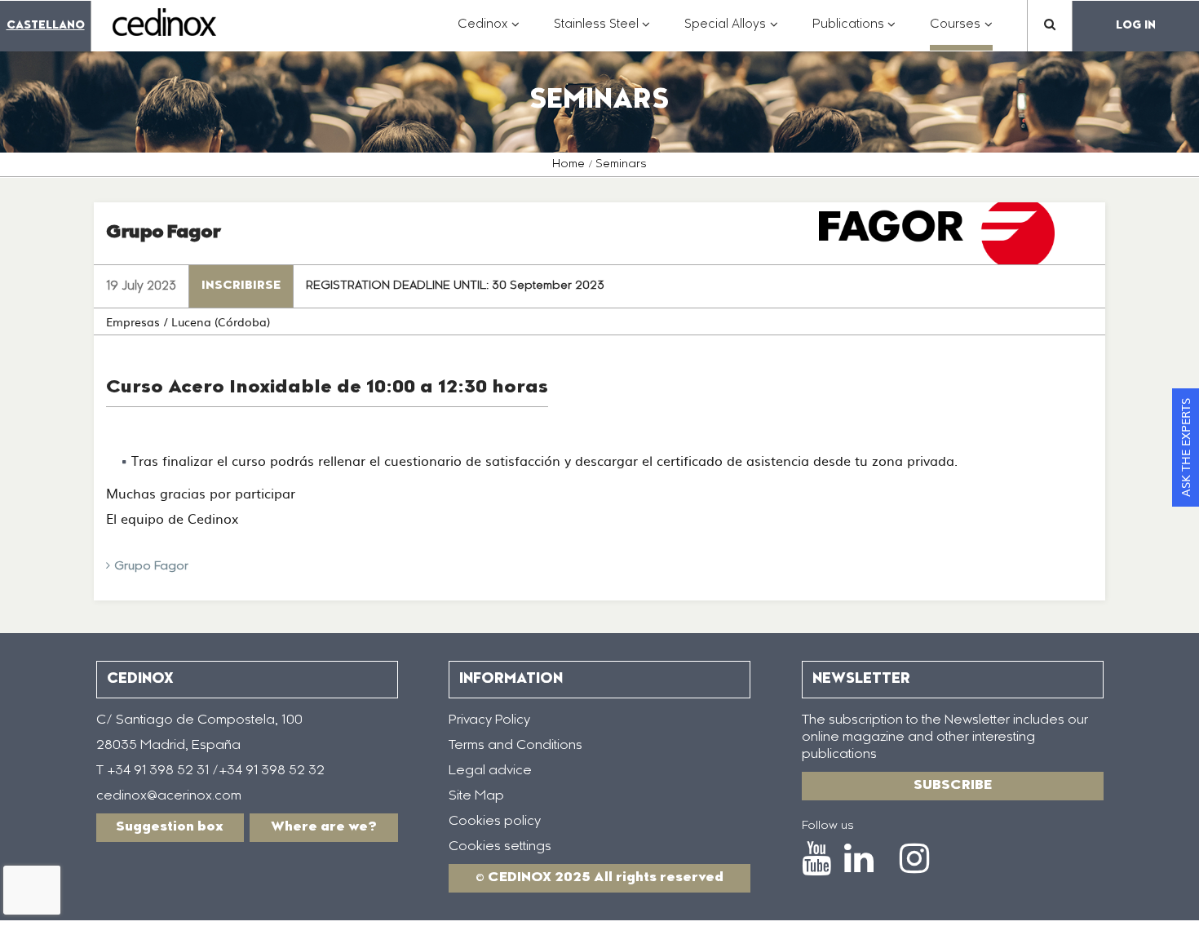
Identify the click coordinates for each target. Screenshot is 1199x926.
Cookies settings (500, 846)
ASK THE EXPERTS (1185, 447)
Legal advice (490, 771)
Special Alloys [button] (731, 33)
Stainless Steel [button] (602, 33)
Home (568, 165)
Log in (1136, 25)
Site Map (476, 796)
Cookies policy (495, 821)
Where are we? (324, 827)
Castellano (46, 25)
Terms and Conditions (515, 745)
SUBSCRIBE (953, 785)
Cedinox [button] (489, 33)
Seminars (621, 165)
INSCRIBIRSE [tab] (241, 286)
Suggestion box (169, 827)
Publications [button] (854, 33)
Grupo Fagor (151, 567)
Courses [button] (961, 33)
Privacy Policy (489, 720)
